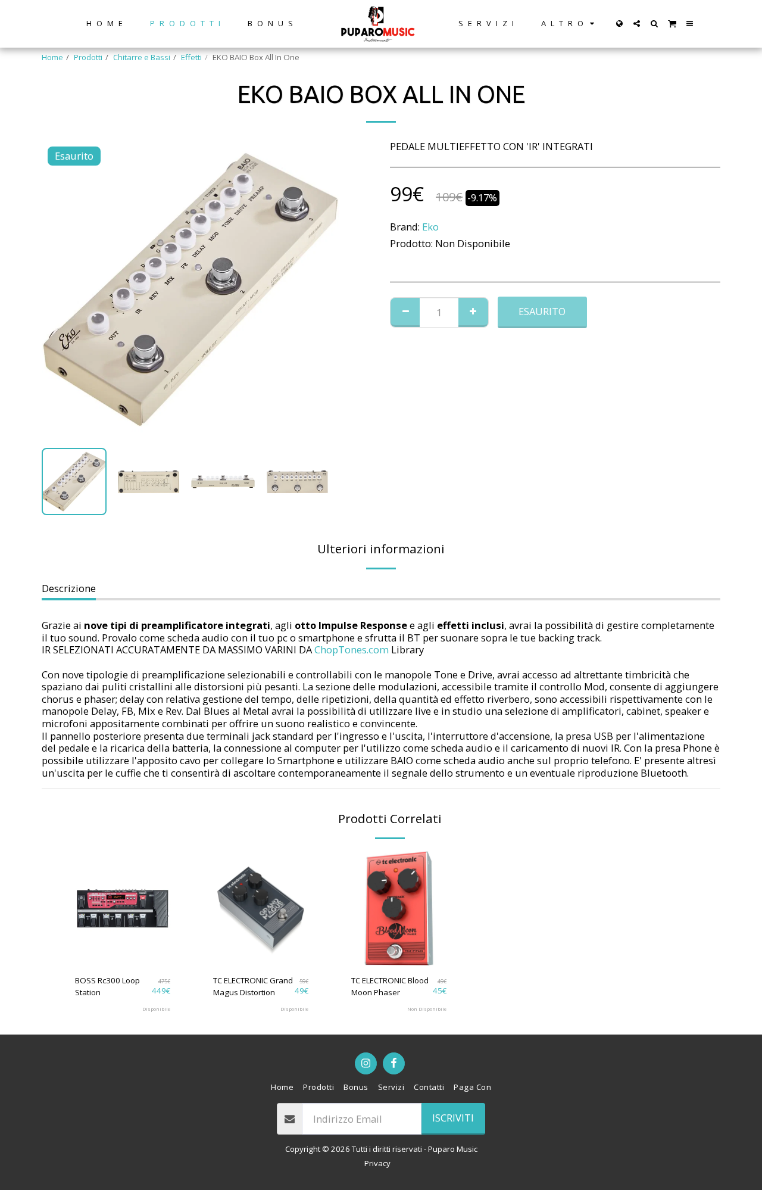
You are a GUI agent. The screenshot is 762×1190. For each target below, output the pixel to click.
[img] (122, 908)
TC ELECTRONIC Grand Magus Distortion (253, 986)
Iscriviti (453, 1117)
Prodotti (88, 57)
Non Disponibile (426, 1009)
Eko (430, 226)
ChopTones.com (351, 649)
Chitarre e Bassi (141, 57)
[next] (320, 289)
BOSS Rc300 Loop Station (107, 986)
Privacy (377, 1163)
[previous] (61, 289)
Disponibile (156, 1009)
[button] (637, 23)
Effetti (191, 57)
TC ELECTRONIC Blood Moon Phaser (390, 986)
